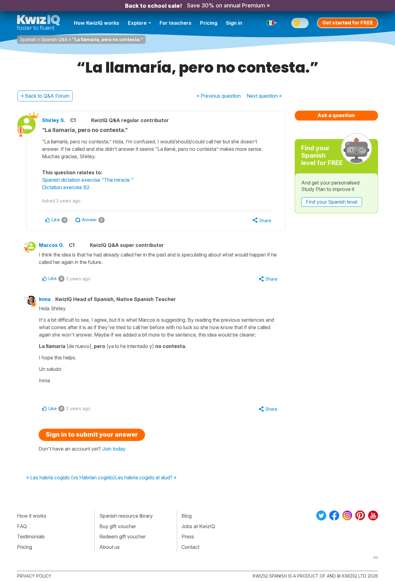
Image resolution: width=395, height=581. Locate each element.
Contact (190, 547)
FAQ (22, 526)
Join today (114, 449)
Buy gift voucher (117, 526)
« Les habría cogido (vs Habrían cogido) (70, 478)
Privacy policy (34, 576)
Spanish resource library (126, 516)
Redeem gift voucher (122, 536)
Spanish (28, 39)
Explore (137, 23)
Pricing (208, 23)
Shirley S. (53, 120)
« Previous (219, 96)
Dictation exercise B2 (65, 187)
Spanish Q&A (54, 39)
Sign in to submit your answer (92, 434)
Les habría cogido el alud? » (146, 478)
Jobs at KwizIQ (198, 526)
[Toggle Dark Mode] (300, 23)
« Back (45, 96)
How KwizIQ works (96, 23)
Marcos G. (51, 245)
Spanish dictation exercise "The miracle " (88, 180)
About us (109, 547)
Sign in (234, 23)
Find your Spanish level (331, 202)
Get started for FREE (347, 22)
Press (187, 536)
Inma (45, 299)
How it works (31, 516)
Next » (264, 96)
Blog (186, 516)
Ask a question (336, 115)
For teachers (175, 23)
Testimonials (31, 536)
